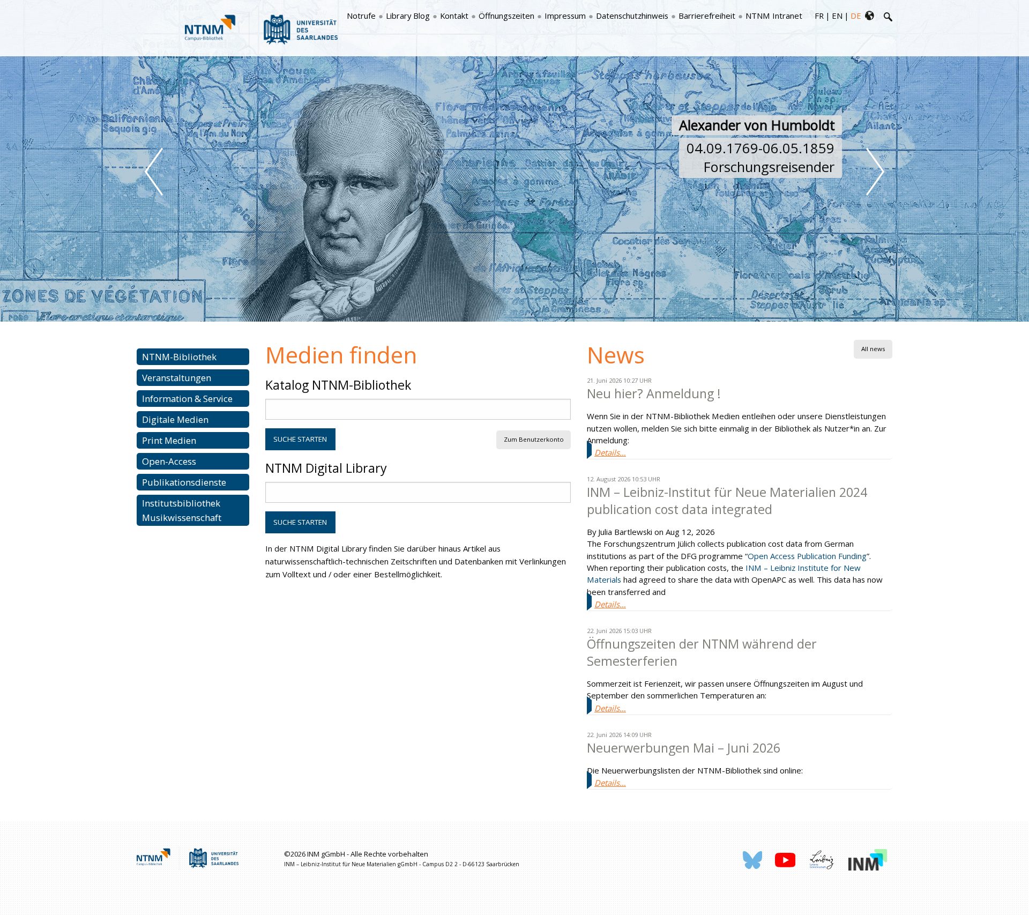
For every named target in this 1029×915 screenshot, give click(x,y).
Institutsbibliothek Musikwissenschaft (181, 510)
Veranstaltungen (176, 377)
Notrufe (361, 15)
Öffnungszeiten (506, 15)
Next (875, 171)
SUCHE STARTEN (300, 439)
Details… (610, 452)
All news (873, 349)
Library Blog (408, 15)
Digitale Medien (175, 419)
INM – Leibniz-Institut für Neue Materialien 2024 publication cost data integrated (727, 500)
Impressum (565, 15)
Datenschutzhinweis (632, 15)
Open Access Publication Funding (807, 556)
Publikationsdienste (184, 482)
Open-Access (169, 461)
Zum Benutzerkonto (534, 439)
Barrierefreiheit (706, 15)
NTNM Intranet (773, 15)
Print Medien (169, 440)
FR (819, 15)
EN (837, 15)
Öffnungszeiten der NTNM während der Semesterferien (702, 652)
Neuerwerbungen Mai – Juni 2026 (683, 747)
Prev (154, 171)
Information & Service (187, 398)
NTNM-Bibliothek (179, 357)
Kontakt (454, 15)
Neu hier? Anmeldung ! (654, 393)
